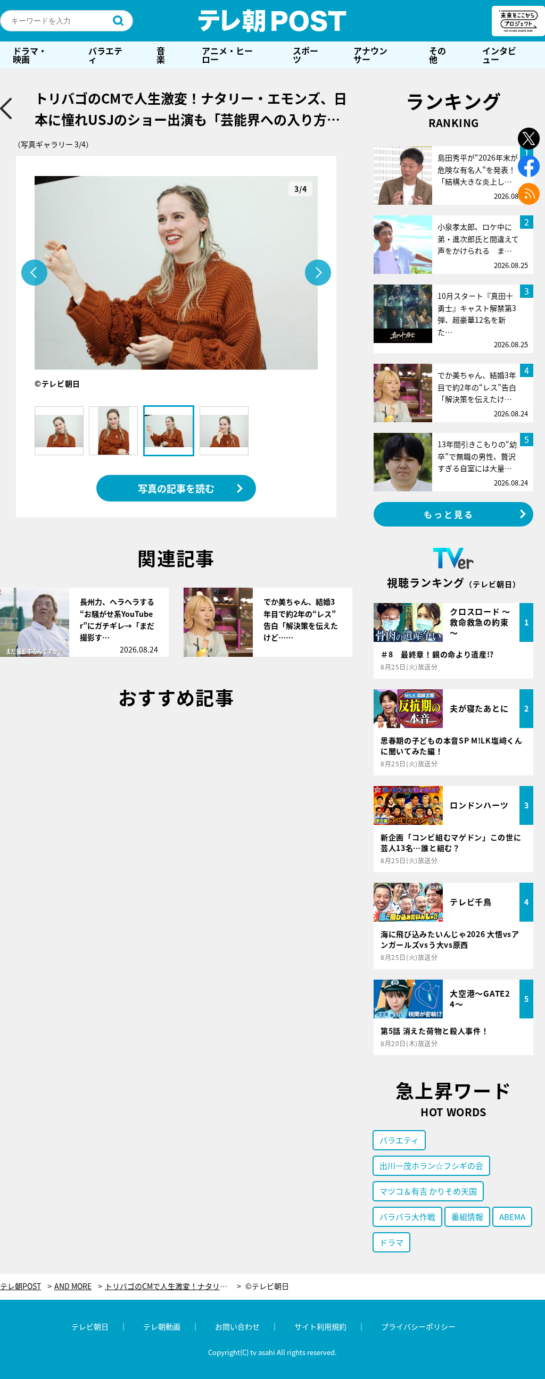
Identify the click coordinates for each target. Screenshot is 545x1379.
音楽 (160, 54)
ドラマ (391, 1242)
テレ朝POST (272, 20)
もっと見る (449, 514)
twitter (529, 138)
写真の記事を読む (176, 488)
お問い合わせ (237, 1326)
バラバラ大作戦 (407, 1216)
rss (529, 194)
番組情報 (467, 1216)
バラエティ (105, 54)
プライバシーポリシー (418, 1326)
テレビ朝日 (90, 1326)
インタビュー (499, 54)
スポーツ (305, 54)
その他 (437, 54)
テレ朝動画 (161, 1326)
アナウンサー (370, 54)
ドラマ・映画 (30, 54)
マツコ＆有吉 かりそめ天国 (428, 1191)
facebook (529, 166)
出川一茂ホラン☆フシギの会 (431, 1165)
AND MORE (73, 1286)
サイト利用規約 (320, 1326)
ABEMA (512, 1216)
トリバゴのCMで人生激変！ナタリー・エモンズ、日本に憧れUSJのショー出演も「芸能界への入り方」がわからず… (173, 1286)
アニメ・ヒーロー (227, 54)
